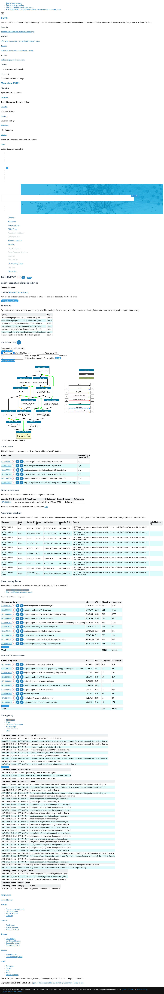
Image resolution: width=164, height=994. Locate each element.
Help (7, 206)
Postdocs (9, 929)
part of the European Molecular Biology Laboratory (52, 983)
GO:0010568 (6, 627)
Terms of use (78, 983)
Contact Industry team (14, 957)
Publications (10, 925)
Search (134, 196)
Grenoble (4, 107)
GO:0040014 (6, 702)
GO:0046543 (6, 685)
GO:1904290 (6, 478)
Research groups (12, 927)
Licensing (9, 916)
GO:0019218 (6, 698)
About (3, 961)
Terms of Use (142, 989)
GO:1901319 (6, 631)
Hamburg (4, 116)
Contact (9, 208)
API (7, 211)
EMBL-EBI (10, 181)
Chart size (27, 353)
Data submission (12, 911)
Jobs (7, 970)
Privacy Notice (127, 989)
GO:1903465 (6, 470)
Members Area (11, 954)
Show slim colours (33, 358)
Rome (3, 144)
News (8, 973)
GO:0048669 (6, 681)
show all (5, 647)
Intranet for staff (7, 900)
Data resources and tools (15, 909)
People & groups (12, 975)
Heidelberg (5, 125)
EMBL (4, 18)
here (46, 507)
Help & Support (12, 913)
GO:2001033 (6, 623)
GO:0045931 (6, 502)
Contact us (10, 966)
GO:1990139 (6, 635)
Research (9, 177)
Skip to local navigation (15, 5)
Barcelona (4, 97)
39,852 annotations (10, 301)
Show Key (7, 353)
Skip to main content (13, 3)
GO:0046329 (6, 610)
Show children (49, 358)
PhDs (17, 929)
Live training (10, 939)
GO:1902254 (6, 668)
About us (9, 172)
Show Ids (19, 353)
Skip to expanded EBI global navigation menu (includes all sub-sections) (33, 9)
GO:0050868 (6, 618)
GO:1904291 (6, 639)
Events (8, 968)
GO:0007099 (6, 694)
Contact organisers (13, 945)
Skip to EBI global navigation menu (19, 7)
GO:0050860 (6, 614)
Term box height (30, 355)
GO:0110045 (6, 483)
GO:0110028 (6, 466)
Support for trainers (13, 943)
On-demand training (13, 941)
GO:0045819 (6, 644)
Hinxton (3, 135)
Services (9, 179)
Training (9, 174)
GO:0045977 (6, 462)
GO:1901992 (6, 474)
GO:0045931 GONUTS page (18, 292)
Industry (4, 950)
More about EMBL (10, 83)
